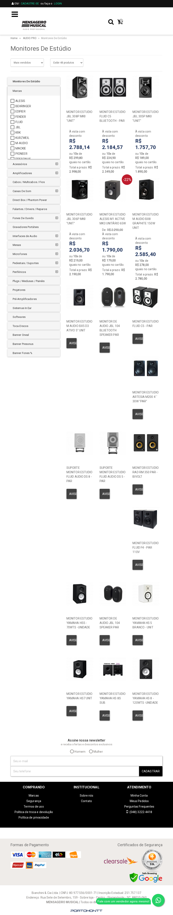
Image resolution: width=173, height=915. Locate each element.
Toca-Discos (20, 326)
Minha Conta (139, 795)
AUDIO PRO (29, 38)
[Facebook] (90, 831)
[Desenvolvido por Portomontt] (86, 910)
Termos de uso (34, 806)
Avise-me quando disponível (73, 343)
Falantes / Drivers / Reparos (30, 209)
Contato (86, 801)
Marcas (17, 90)
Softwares (19, 317)
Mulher (98, 751)
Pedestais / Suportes (26, 263)
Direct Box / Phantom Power (30, 200)
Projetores (19, 289)
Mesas (17, 245)
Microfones (20, 254)
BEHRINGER (23, 106)
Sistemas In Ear (22, 308)
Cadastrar (151, 771)
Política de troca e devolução (34, 812)
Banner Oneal (21, 334)
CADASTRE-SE (30, 3)
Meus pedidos (136, 13)
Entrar (156, 13)
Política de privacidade (34, 817)
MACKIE (20, 148)
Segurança (33, 801)
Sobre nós (86, 795)
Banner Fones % (22, 353)
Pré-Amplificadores (25, 299)
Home (14, 38)
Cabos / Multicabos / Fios (29, 182)
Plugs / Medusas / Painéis (29, 281)
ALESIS (20, 101)
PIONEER (21, 153)
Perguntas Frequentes (139, 806)
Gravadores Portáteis (26, 227)
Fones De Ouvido (23, 218)
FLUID (19, 122)
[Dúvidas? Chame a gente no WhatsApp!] (158, 900)
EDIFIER (20, 111)
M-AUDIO (21, 143)
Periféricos (19, 272)
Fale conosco (98, 13)
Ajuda (117, 13)
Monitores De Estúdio (26, 81)
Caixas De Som (22, 191)
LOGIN (58, 3)
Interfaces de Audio (25, 236)
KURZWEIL (22, 138)
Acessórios (20, 164)
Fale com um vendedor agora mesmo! (123, 901)
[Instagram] (82, 831)
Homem (79, 751)
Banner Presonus (23, 344)
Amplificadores (22, 173)
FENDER (20, 116)
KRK (18, 132)
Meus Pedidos (139, 801)
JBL (17, 127)
